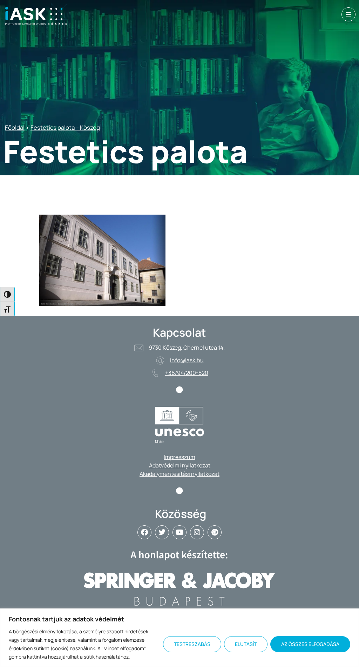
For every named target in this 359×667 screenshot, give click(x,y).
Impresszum (179, 457)
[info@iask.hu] (160, 360)
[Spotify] (215, 532)
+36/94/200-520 (186, 373)
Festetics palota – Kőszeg (65, 127)
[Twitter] (162, 532)
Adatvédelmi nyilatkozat (179, 465)
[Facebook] (144, 532)
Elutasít (246, 644)
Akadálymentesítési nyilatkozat (179, 474)
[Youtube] (179, 532)
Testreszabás (192, 644)
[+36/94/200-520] (155, 373)
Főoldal (15, 127)
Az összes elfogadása (310, 644)
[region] (179, 637)
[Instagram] (197, 532)
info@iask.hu (187, 360)
